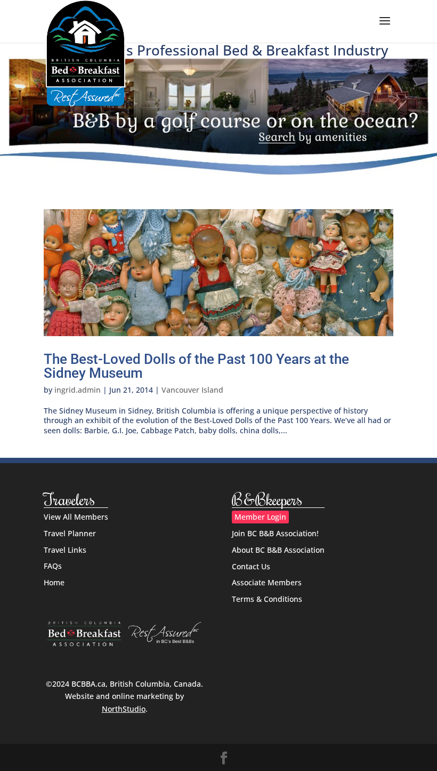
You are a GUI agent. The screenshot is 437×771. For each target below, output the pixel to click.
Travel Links (65, 550)
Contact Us (251, 566)
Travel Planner (70, 533)
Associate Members (267, 582)
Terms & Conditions (267, 599)
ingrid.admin (77, 390)
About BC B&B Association (278, 550)
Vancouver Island (192, 390)
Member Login (260, 517)
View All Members (76, 517)
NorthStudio (123, 709)
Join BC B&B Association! (275, 533)
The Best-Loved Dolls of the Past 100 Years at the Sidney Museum (196, 366)
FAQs (53, 566)
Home (54, 582)
